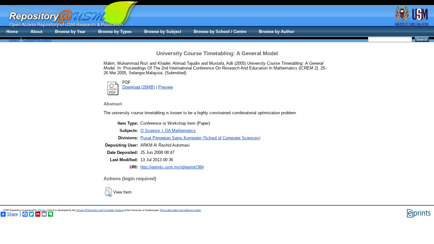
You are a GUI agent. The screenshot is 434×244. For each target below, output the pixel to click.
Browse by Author (276, 31)
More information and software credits (180, 210)
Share (12, 214)
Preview (165, 87)
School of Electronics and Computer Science (100, 210)
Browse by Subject (162, 31)
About (36, 31)
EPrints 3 (42, 210)
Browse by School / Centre (220, 31)
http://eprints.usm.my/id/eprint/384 (172, 167)
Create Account (37, 39)
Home (12, 31)
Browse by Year (70, 31)
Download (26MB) (138, 87)
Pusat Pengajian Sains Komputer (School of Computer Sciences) (200, 137)
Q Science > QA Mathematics (168, 130)
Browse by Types (115, 31)
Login (14, 39)
